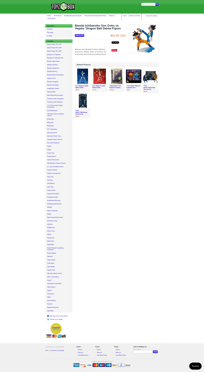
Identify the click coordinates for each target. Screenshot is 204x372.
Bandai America (52, 71)
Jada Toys (50, 187)
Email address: (137, 349)
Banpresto (50, 119)
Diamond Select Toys (54, 136)
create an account (134, 16)
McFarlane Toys (52, 221)
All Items (50, 29)
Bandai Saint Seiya (53, 61)
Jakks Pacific (51, 190)
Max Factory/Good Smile (55, 217)
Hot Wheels (51, 183)
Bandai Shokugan (53, 85)
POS (46, 350)
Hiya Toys (50, 177)
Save (115, 50)
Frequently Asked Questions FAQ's (95, 16)
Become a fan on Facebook (59, 316)
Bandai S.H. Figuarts (53, 54)
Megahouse (51, 227)
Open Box (50, 311)
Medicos (50, 224)
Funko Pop (50, 153)
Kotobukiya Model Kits (54, 204)
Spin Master (51, 267)
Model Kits (50, 241)
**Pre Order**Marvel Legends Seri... (133, 86)
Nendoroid (50, 238)
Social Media (51, 18)
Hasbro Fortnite (52, 170)
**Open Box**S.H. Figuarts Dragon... (115, 86)
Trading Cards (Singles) (55, 102)
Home (49, 16)
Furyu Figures (51, 156)
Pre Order (50, 32)
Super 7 (49, 280)
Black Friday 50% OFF (54, 48)
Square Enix (51, 270)
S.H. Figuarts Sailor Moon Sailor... (81, 86)
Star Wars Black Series (54, 273)
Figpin (49, 149)
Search (80, 349)
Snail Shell (50, 263)
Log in (125, 16)
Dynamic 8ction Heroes (54, 139)
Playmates (50, 244)
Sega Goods (51, 260)
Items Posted (51, 300)
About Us (112, 16)
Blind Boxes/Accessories (55, 95)
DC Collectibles (52, 129)
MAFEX (49, 207)
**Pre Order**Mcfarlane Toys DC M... (149, 87)
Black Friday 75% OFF (54, 44)
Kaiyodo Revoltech (53, 194)
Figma (49, 146)
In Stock (49, 36)
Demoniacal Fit (52, 132)
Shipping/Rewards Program (73, 16)
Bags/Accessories (53, 307)
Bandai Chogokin (52, 82)
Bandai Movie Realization (55, 75)
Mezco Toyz (51, 231)
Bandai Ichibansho (53, 68)
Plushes (49, 304)
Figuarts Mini (51, 92)
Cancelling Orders (83, 355)
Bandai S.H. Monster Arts (55, 58)
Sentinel (50, 256)
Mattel (49, 214)
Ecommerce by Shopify (57, 350)
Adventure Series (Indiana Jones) (55, 114)
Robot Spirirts (51, 253)
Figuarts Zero (51, 78)
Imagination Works (53, 88)
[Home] (63, 10)
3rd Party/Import (52, 110)
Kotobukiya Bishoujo (53, 200)
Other (49, 297)
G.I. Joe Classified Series (55, 166)
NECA (49, 234)
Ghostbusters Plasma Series (56, 163)
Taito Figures (51, 287)
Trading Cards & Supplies (55, 99)
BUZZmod (50, 126)
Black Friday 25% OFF (54, 51)
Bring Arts (50, 122)
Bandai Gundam (52, 65)
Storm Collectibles (53, 277)
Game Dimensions (53, 160)
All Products (57, 16)
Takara (49, 290)
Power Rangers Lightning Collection (55, 249)
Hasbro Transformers (54, 173)
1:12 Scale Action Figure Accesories (55, 106)
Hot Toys (50, 180)
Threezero (50, 294)
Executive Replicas (53, 143)
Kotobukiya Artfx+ (52, 197)
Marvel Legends (52, 211)
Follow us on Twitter (56, 319)
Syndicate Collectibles (54, 283)
